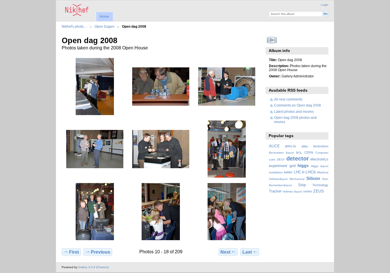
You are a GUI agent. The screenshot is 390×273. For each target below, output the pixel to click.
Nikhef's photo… (74, 26)
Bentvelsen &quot (281, 152)
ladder (288, 172)
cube (272, 159)
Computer (321, 152)
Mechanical (297, 178)
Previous (100, 252)
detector (297, 158)
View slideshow (272, 40)
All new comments (288, 99)
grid (292, 166)
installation (276, 172)
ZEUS (318, 191)
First (74, 252)
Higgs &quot (319, 166)
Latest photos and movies (294, 111)
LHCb (310, 172)
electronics (319, 159)
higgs (303, 165)
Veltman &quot (292, 191)
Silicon (313, 178)
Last (247, 252)
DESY (281, 159)
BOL (299, 152)
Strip (302, 185)
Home (104, 17)
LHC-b (299, 172)
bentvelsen (320, 146)
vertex (307, 191)
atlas (304, 146)
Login (324, 4)
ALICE (274, 146)
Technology (320, 185)
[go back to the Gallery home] (77, 10)
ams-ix (290, 146)
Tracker (275, 191)
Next (225, 252)
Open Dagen (104, 26)
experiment (278, 166)
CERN (308, 152)
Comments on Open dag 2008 (297, 105)
